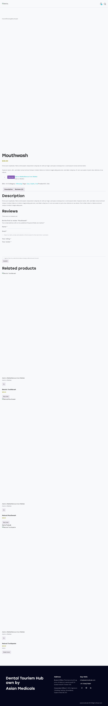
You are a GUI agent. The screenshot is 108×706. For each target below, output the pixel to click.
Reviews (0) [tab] (19, 189)
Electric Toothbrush (9, 389)
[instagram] (86, 688)
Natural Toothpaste (9, 643)
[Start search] (105, 4)
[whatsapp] (82, 688)
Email (4, 231)
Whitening (8, 19)
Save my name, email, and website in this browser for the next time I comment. (26, 235)
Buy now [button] (5, 396)
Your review (6, 242)
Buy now (11, 177)
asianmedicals (84, 703)
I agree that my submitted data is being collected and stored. (21, 258)
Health (32, 184)
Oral (36, 184)
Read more (6, 652)
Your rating (6, 239)
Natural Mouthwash (9, 515)
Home (4, 19)
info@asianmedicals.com (87, 680)
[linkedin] (90, 688)
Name (4, 226)
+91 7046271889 (85, 683)
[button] (26, 176)
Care (28, 184)
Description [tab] (8, 189)
